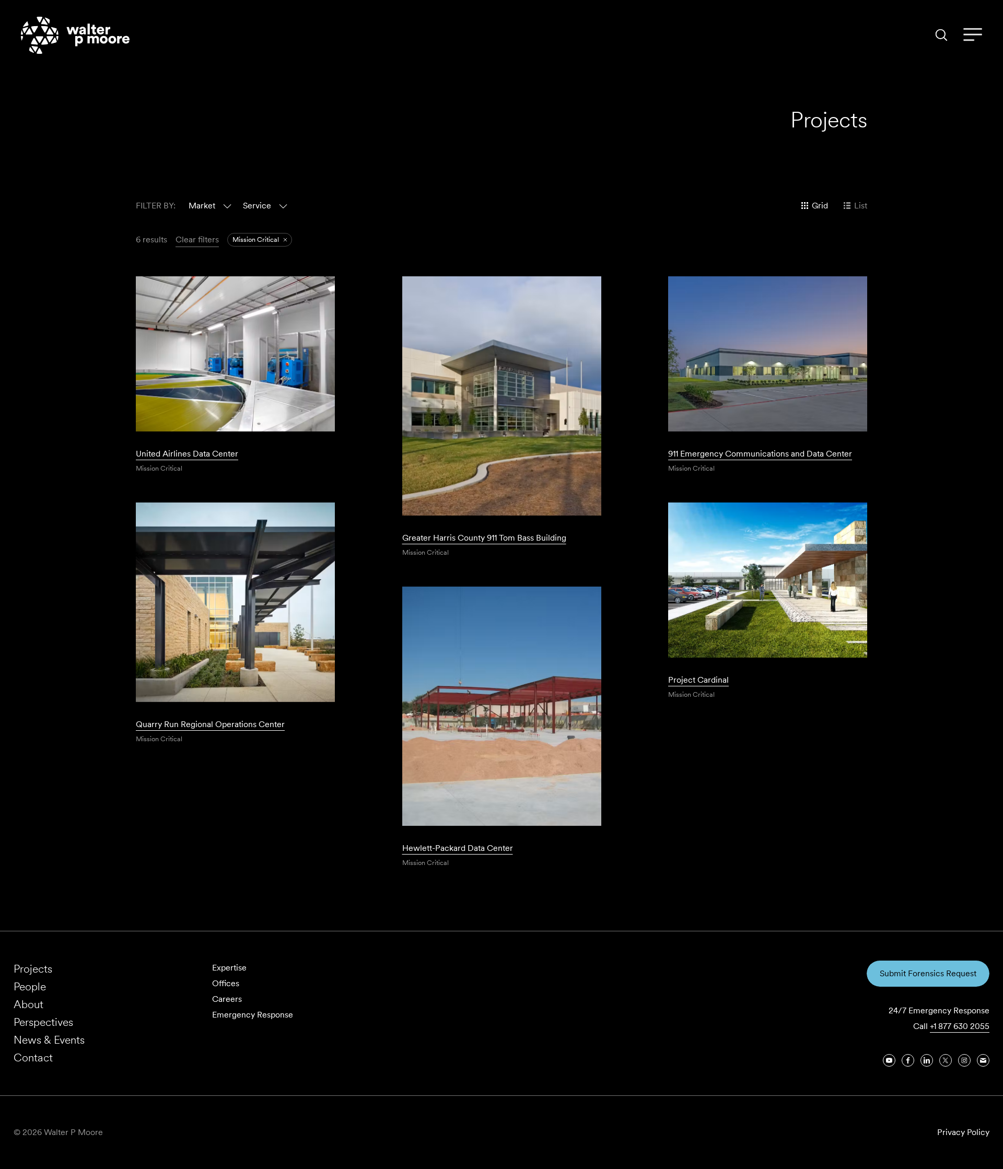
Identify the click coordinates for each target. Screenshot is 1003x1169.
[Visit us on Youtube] (889, 1060)
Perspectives (43, 1021)
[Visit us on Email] (983, 1060)
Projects (33, 968)
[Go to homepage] (75, 35)
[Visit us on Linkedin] (926, 1060)
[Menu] (972, 35)
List (860, 206)
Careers (227, 999)
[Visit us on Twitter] (945, 1060)
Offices (225, 983)
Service (257, 206)
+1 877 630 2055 (959, 1026)
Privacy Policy (963, 1132)
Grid (820, 206)
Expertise (229, 968)
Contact (33, 1057)
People (30, 986)
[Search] (941, 35)
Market (202, 206)
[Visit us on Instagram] (964, 1060)
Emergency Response (252, 1015)
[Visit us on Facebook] (908, 1060)
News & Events (49, 1039)
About (28, 1004)
